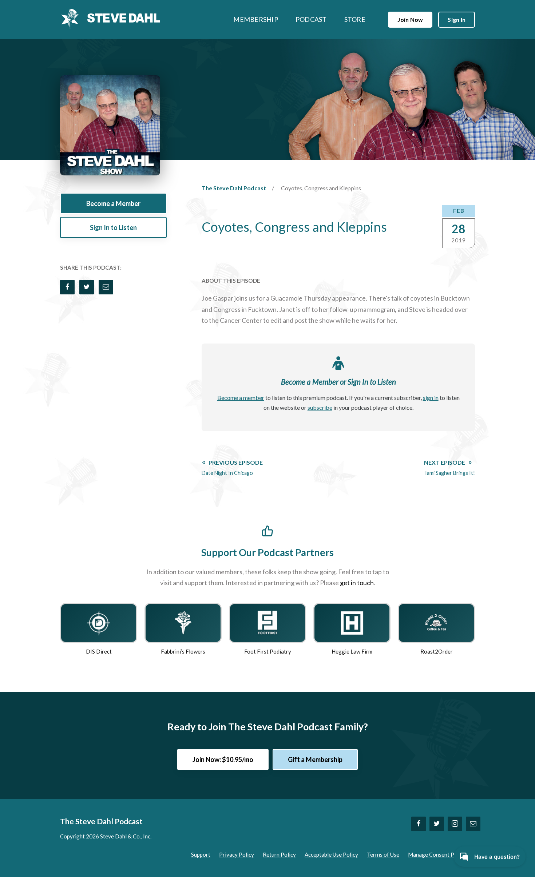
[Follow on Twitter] (436, 824)
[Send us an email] (473, 824)
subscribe (320, 407)
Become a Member (113, 203)
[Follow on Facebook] (418, 824)
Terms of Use (383, 854)
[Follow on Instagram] (455, 824)
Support (200, 854)
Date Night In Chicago (232, 467)
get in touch (357, 583)
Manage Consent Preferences (444, 854)
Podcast (311, 19)
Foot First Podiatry (267, 651)
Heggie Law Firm (352, 651)
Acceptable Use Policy (331, 854)
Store (354, 19)
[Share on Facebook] (67, 287)
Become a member (240, 397)
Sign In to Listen (113, 227)
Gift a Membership (315, 759)
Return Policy (279, 854)
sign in (431, 397)
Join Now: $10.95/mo (223, 759)
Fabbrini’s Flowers (183, 651)
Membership (255, 19)
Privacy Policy (236, 854)
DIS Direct (99, 651)
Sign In (456, 19)
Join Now (410, 19)
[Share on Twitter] (86, 287)
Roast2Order (436, 651)
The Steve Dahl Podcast (234, 187)
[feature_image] (98, 622)
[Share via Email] (106, 287)
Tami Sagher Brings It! (449, 467)
